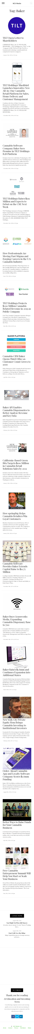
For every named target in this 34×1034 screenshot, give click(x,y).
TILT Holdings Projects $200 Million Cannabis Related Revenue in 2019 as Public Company (17, 307)
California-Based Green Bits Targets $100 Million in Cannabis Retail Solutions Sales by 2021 (16, 464)
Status (29, 1028)
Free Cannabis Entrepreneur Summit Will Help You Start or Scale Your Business (17, 874)
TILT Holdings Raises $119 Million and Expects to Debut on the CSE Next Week (16, 202)
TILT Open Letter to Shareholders (13, 39)
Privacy (16, 1028)
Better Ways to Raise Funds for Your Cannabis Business (17, 825)
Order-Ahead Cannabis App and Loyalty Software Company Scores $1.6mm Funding (16, 775)
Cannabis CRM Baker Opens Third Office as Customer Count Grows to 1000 (16, 360)
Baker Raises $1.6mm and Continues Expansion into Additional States (16, 672)
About (4, 1028)
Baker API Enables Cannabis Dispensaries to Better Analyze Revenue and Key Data (16, 411)
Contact (10, 1028)
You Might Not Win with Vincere (17, 923)
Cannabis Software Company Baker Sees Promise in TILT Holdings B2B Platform (16, 149)
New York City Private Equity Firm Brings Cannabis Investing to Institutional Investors (15, 724)
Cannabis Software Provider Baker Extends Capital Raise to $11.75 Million (15, 568)
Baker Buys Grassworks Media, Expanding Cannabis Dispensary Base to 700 (17, 621)
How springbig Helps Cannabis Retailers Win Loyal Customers (15, 516)
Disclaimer (23, 1028)
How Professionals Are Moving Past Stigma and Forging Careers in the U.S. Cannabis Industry (17, 257)
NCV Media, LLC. (17, 1026)
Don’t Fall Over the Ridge (17, 933)
